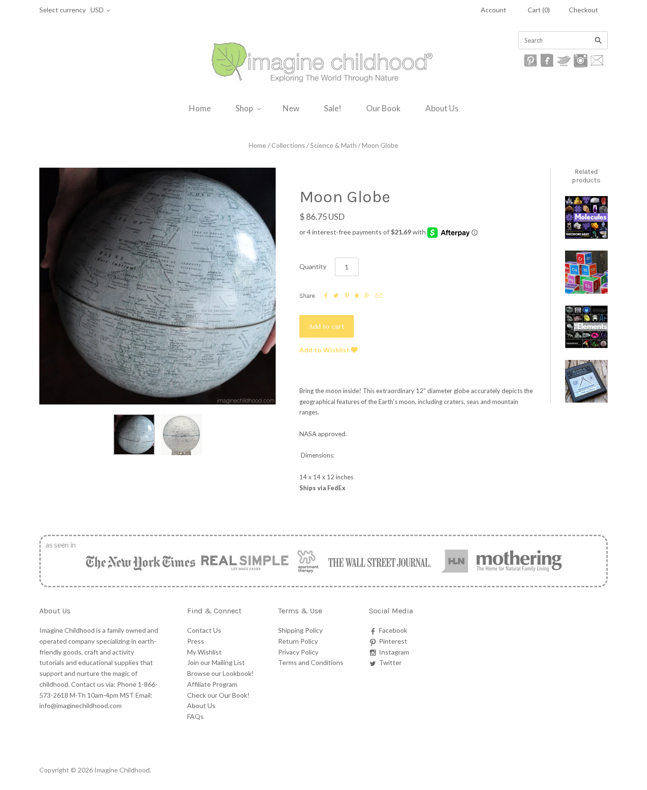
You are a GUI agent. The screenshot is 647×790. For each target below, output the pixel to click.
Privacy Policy (298, 652)
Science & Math (333, 145)
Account (493, 10)
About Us (441, 108)
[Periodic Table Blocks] (586, 272)
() (539, 10)
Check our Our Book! (218, 695)
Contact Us (204, 630)
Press (195, 641)
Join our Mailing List (216, 662)
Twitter (390, 662)
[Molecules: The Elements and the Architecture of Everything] (586, 217)
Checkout (583, 10)
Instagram (394, 652)
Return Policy (298, 641)
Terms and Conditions (310, 662)
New (291, 108)
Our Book (383, 108)
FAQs (195, 716)
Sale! (332, 108)
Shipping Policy (300, 630)
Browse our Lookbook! (220, 673)
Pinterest (393, 641)
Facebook (393, 630)
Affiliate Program (212, 684)
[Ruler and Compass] (586, 381)
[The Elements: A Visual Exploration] (586, 326)
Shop (244, 108)
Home (200, 108)
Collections (288, 145)
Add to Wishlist (325, 350)
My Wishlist (204, 652)
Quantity (312, 266)
